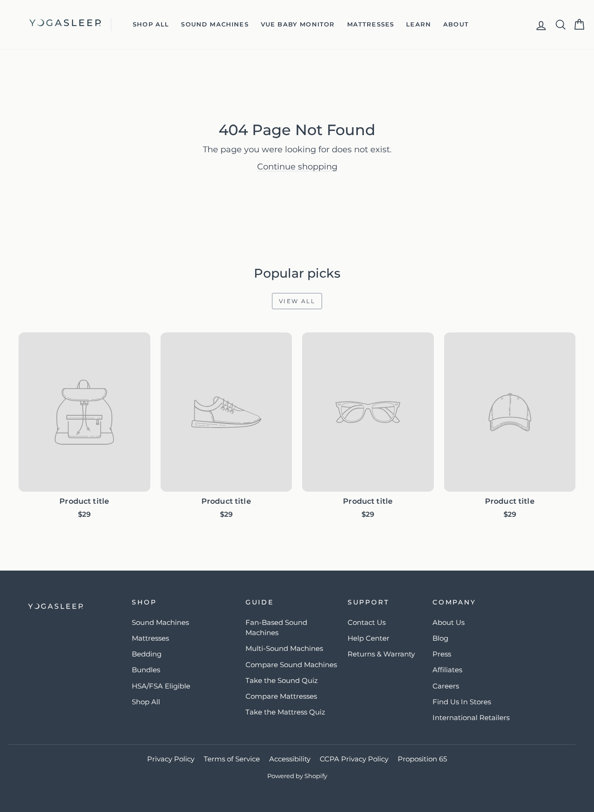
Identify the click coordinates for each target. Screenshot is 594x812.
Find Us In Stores (462, 701)
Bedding (146, 654)
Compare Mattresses (281, 696)
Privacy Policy (170, 758)
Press (442, 654)
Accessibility (289, 758)
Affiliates (447, 669)
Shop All (151, 24)
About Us (449, 622)
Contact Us (367, 622)
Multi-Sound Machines (284, 648)
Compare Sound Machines (291, 664)
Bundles (146, 669)
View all (293, 299)
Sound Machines (214, 24)
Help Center (368, 638)
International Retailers (471, 717)
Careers (446, 686)
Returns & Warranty (381, 654)
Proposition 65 (422, 758)
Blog (440, 638)
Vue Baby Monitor (298, 24)
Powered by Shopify (297, 776)
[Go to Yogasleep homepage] (70, 606)
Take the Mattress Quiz (285, 712)
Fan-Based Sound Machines (276, 627)
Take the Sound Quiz (281, 680)
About (456, 24)
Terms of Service (232, 758)
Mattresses (370, 24)
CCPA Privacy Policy (354, 758)
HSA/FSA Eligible (161, 686)
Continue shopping (297, 167)
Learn (418, 24)
